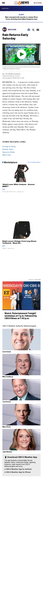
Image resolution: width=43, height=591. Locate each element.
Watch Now (37, 2)
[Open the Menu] (3, 2)
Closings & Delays (9, 146)
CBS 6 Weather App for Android (18, 469)
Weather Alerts (7, 149)
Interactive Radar (8, 152)
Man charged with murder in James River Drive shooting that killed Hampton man (21, 18)
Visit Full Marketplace (34, 162)
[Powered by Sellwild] (38, 279)
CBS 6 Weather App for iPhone (18, 472)
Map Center (6, 155)
